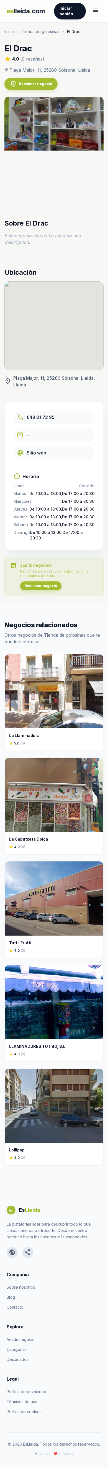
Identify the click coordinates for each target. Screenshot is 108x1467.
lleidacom (26, 11)
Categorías (17, 1349)
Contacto (15, 1307)
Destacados (18, 1359)
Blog (11, 1297)
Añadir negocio (21, 1339)
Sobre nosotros (21, 1287)
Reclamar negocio (31, 84)
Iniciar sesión (66, 11)
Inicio (9, 31)
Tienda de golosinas (40, 31)
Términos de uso (22, 1401)
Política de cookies (24, 1411)
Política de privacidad (26, 1391)
